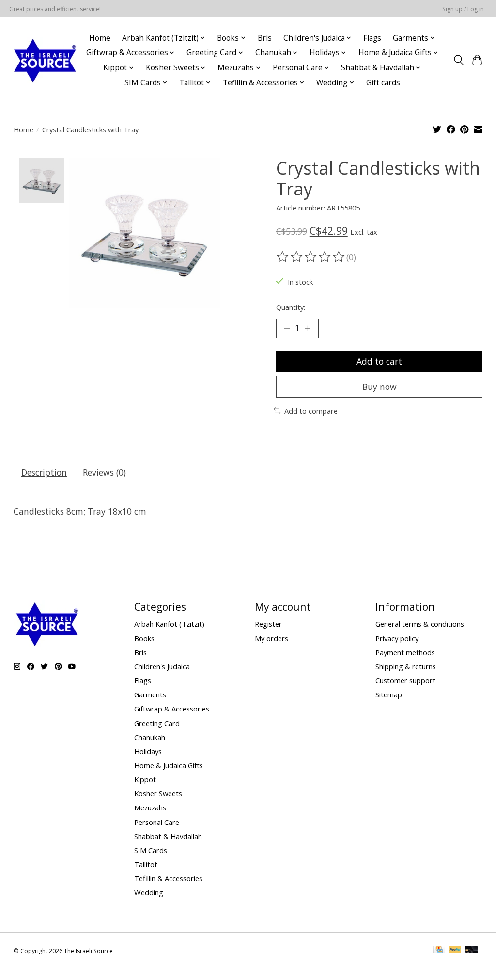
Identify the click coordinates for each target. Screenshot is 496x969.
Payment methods (405, 652)
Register (268, 624)
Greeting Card (157, 723)
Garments (150, 694)
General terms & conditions (419, 624)
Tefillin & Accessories (168, 878)
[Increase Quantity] (307, 328)
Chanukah (149, 737)
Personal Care (156, 822)
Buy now (379, 386)
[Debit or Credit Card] (471, 950)
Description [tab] (44, 472)
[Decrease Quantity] (287, 328)
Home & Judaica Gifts (168, 765)
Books (144, 638)
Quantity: (290, 307)
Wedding (148, 892)
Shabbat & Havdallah (168, 836)
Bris (265, 38)
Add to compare (311, 411)
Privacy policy (396, 638)
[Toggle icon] (458, 60)
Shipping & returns (405, 666)
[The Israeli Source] (45, 60)
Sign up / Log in (463, 9)
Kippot (145, 779)
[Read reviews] (311, 257)
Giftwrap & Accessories (171, 708)
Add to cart (379, 361)
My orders (271, 638)
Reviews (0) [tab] (104, 472)
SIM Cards (150, 850)
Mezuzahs (150, 807)
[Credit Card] (439, 950)
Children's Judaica (162, 666)
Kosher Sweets (158, 793)
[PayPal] (455, 950)
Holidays (148, 751)
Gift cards (383, 83)
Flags (372, 38)
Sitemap (388, 694)
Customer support (405, 680)
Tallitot (145, 864)
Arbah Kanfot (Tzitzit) (169, 624)
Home (99, 38)
